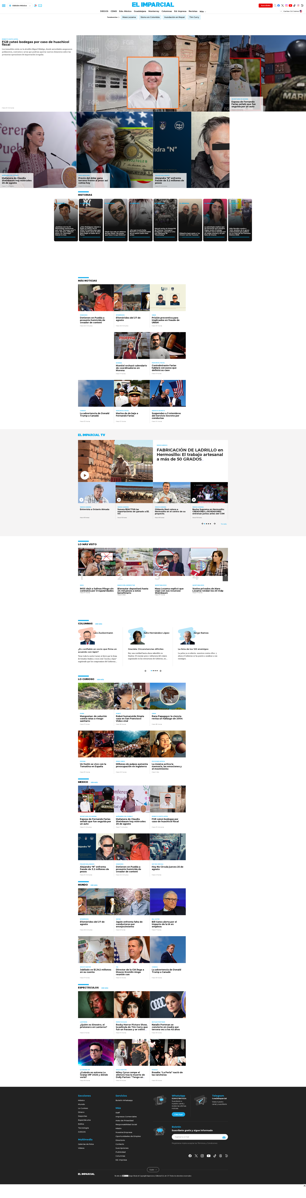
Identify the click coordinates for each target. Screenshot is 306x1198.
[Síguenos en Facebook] (279, 5)
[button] (225, 575)
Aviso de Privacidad (125, 1120)
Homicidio (83, 315)
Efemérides (120, 315)
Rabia (82, 713)
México (81, 1100)
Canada (83, 410)
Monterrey (153, 11)
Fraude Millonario (162, 175)
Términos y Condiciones (207, 1143)
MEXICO (83, 782)
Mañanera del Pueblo (10, 175)
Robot (118, 713)
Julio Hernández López (156, 633)
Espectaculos (121, 1022)
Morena (119, 363)
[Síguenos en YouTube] (290, 5)
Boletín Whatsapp (124, 1100)
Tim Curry (194, 17)
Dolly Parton (121, 1070)
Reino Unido (120, 761)
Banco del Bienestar (126, 585)
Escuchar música (158, 761)
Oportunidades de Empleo (128, 1136)
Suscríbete (265, 5)
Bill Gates (155, 919)
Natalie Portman (158, 1022)
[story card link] (153, 73)
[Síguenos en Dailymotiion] (226, 1155)
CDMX (114, 11)
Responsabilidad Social (126, 1124)
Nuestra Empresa (124, 1132)
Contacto (120, 1144)
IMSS (82, 585)
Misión (118, 1128)
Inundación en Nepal (174, 17)
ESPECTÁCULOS (88, 987)
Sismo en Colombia (150, 17)
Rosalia (155, 1070)
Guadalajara (140, 11)
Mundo (81, 1104)
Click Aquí (178, 1114)
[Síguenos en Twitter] (282, 5)
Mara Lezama (129, 17)
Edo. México (125, 11)
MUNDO (83, 884)
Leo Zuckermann (103, 633)
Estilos (81, 1124)
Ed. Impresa (180, 11)
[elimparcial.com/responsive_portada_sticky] (304, 1185)
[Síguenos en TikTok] (294, 5)
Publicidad (121, 1152)
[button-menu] (3, 5)
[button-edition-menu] (281, 11)
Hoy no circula (157, 864)
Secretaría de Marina (240, 99)
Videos (81, 1148)
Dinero (81, 1112)
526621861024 (179, 1098)
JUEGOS (104, 11)
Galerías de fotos (86, 1144)
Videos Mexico (162, 445)
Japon (118, 919)
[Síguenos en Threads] (298, 5)
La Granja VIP (85, 1070)
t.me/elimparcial (219, 1098)
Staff (118, 1112)
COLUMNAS (85, 623)
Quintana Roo (161, 585)
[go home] (86, 1173)
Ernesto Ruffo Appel (10, 39)
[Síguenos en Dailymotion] (302, 5)
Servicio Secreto (158, 410)
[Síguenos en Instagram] (286, 5)
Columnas (167, 11)
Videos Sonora (85, 507)
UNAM (154, 315)
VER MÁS (98, 624)
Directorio (120, 1140)
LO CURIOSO (86, 679)
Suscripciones (122, 1148)
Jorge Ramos (201, 633)
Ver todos (224, 524)
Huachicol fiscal (158, 363)
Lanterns (83, 1022)
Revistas (193, 11)
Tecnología (83, 1128)
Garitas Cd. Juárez (291, 11)
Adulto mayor (85, 967)
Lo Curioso (83, 1108)
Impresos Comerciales (126, 1116)
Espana (82, 761)
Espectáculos (84, 1120)
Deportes (82, 1116)
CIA (117, 967)
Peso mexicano (84, 175)
